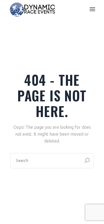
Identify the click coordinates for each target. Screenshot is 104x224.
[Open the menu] (92, 9)
